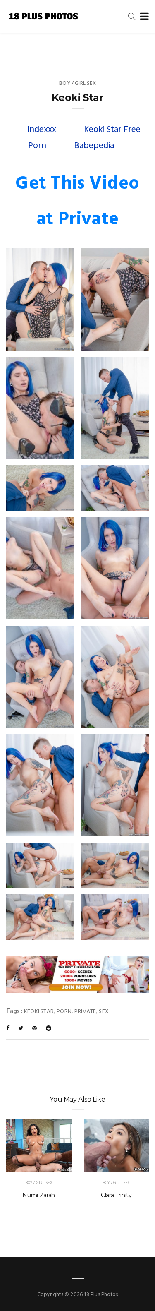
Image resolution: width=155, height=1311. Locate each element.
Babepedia (94, 146)
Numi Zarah (38, 1195)
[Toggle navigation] (143, 17)
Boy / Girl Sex (77, 83)
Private (85, 1011)
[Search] (131, 16)
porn (64, 1011)
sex (104, 1011)
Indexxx (41, 130)
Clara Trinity (116, 1195)
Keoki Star (39, 1011)
